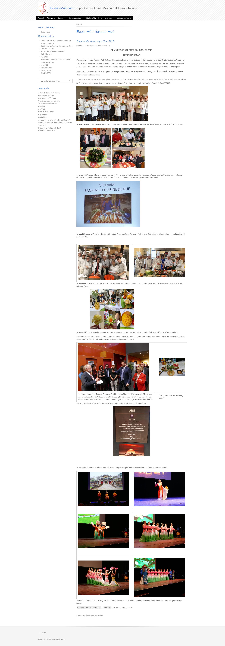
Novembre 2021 (46, 70)
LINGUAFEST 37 (47, 49)
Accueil (41, 18)
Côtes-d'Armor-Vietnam (47, 98)
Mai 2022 (44, 57)
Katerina (62, 639)
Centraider (42, 117)
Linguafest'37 (43, 106)
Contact (43, 633)
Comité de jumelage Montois (49, 101)
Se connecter (46, 32)
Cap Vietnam (43, 114)
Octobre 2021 (46, 73)
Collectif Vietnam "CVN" (47, 131)
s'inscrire (107, 607)
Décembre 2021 (46, 68)
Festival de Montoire (46, 112)
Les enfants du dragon (46, 95)
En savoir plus (83, 608)
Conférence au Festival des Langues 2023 (56, 46)
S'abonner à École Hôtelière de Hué (89, 616)
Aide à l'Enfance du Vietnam (49, 93)
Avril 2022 (44, 65)
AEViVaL (41, 109)
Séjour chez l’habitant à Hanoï (49, 128)
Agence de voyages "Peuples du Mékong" (54, 120)
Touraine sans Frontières (47, 104)
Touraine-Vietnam (61, 8)
